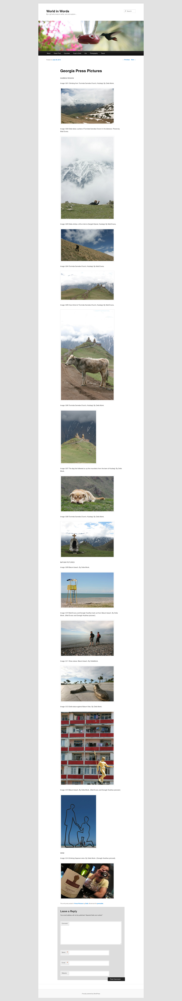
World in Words (57, 11)
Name (65, 952)
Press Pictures (78, 903)
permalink (100, 903)
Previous (126, 60)
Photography (94, 53)
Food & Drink (77, 53)
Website (64, 973)
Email (65, 962)
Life (85, 53)
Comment (65, 923)
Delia (86, 903)
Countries (67, 53)
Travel (103, 53)
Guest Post (57, 53)
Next (133, 60)
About (48, 53)
